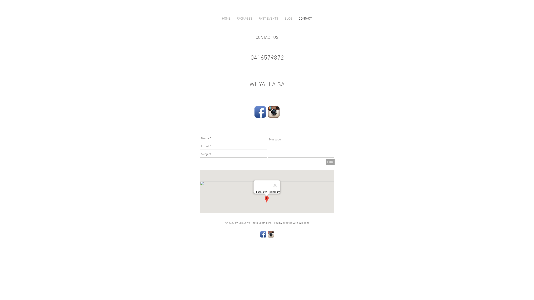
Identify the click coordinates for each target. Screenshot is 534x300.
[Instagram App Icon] (274, 112)
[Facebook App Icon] (260, 112)
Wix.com (304, 223)
